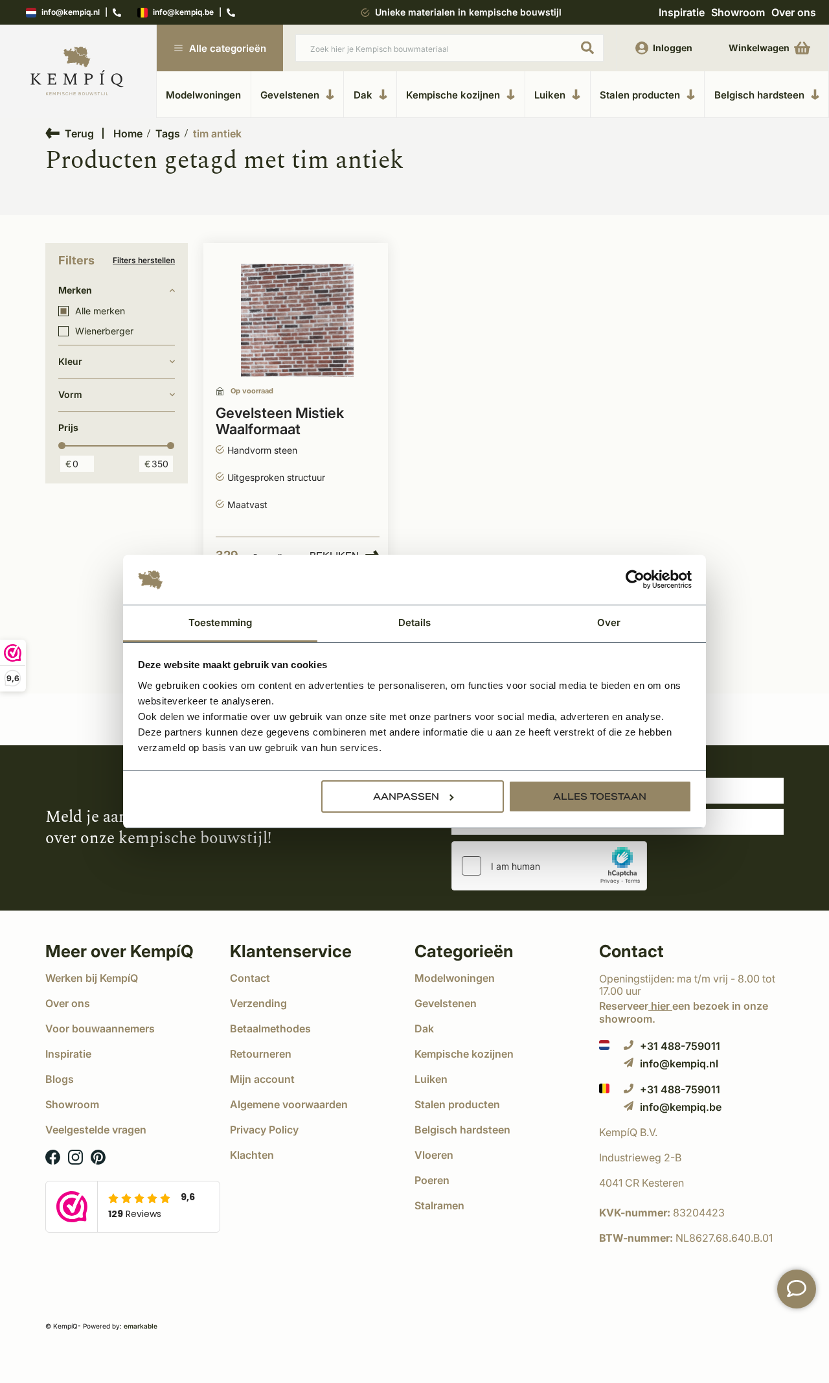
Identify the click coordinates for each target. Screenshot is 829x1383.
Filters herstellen (144, 260)
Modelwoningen (203, 95)
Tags (167, 133)
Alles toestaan (599, 796)
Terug (79, 133)
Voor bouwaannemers (100, 1028)
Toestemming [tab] (220, 622)
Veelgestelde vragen (95, 1129)
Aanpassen (406, 796)
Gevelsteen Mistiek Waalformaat (280, 421)
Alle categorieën (227, 48)
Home (127, 133)
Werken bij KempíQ (91, 977)
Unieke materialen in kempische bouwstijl (468, 11)
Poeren (431, 1180)
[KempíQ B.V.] (691, 1132)
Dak (363, 94)
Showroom (738, 12)
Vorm (70, 394)
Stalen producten (640, 94)
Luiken (549, 94)
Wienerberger (104, 331)
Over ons (793, 12)
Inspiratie (682, 12)
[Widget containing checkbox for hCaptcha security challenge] (549, 865)
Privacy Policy (264, 1129)
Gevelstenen (289, 94)
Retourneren (260, 1053)
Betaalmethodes (270, 1028)
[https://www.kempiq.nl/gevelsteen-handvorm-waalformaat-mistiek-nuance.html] (297, 320)
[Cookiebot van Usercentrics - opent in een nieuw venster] (635, 580)
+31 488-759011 (680, 1045)
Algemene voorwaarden (289, 1104)
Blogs (59, 1079)
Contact (250, 977)
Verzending (258, 1003)
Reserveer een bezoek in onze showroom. (683, 1012)
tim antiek (217, 133)
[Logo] (77, 72)
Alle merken (100, 311)
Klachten (252, 1154)
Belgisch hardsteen (759, 94)
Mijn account (262, 1079)
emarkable (140, 1326)
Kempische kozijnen (453, 94)
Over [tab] (608, 622)
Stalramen (439, 1205)
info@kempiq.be (183, 12)
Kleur (70, 361)
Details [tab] (414, 622)
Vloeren (433, 1154)
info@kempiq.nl (70, 12)
